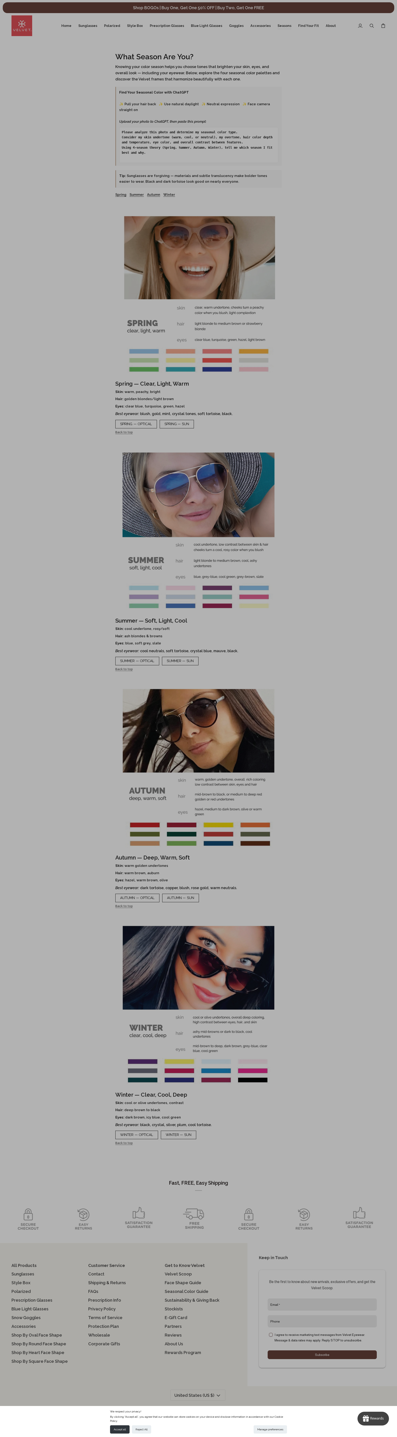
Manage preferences (270, 1429)
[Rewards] (373, 1419)
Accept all (120, 1429)
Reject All (141, 1429)
